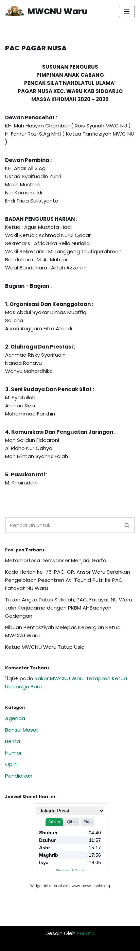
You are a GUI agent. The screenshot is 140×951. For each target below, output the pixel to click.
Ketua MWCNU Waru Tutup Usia (45, 646)
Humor (13, 752)
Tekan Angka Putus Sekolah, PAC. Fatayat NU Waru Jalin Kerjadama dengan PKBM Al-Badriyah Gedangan (68, 607)
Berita (12, 741)
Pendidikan (18, 775)
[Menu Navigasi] (127, 11)
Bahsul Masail (21, 729)
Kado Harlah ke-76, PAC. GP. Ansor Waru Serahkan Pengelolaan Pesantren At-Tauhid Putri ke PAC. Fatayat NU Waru (67, 580)
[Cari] (127, 525)
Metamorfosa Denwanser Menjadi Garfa (55, 560)
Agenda (15, 718)
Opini (11, 764)
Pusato (86, 933)
